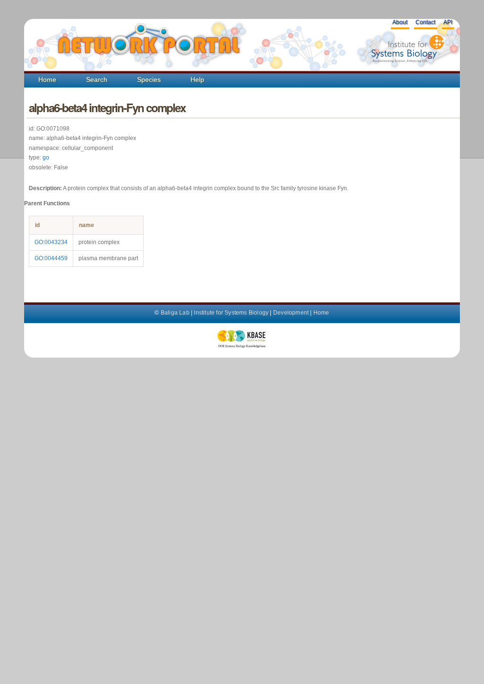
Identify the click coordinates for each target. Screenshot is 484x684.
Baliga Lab (175, 312)
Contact (425, 22)
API (447, 22)
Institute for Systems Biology (231, 312)
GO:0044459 (51, 258)
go (46, 157)
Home (47, 79)
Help (197, 79)
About (399, 22)
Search (96, 79)
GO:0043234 (51, 242)
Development (291, 312)
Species (149, 79)
